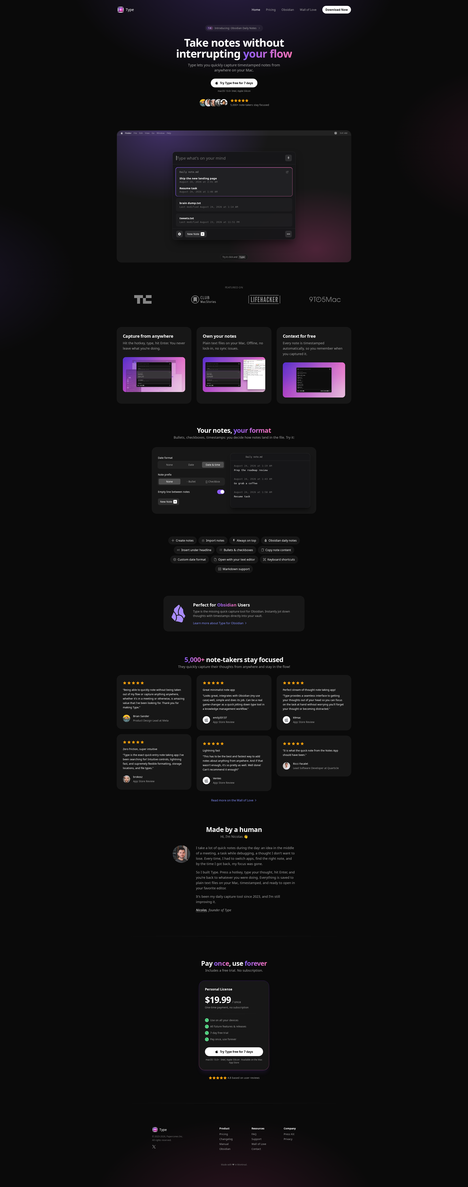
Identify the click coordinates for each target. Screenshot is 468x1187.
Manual (224, 1144)
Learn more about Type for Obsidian (218, 623)
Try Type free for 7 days (236, 83)
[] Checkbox (213, 481)
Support (256, 1139)
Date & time (213, 464)
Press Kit (289, 1134)
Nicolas (201, 910)
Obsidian (288, 10)
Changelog (226, 1139)
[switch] (220, 492)
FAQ (254, 1134)
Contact (256, 1149)
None (169, 464)
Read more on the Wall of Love (232, 800)
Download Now (336, 10)
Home (256, 10)
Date (191, 464)
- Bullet (191, 481)
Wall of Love (308, 10)
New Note (166, 501)
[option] (234, 181)
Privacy (288, 1139)
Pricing (271, 10)
